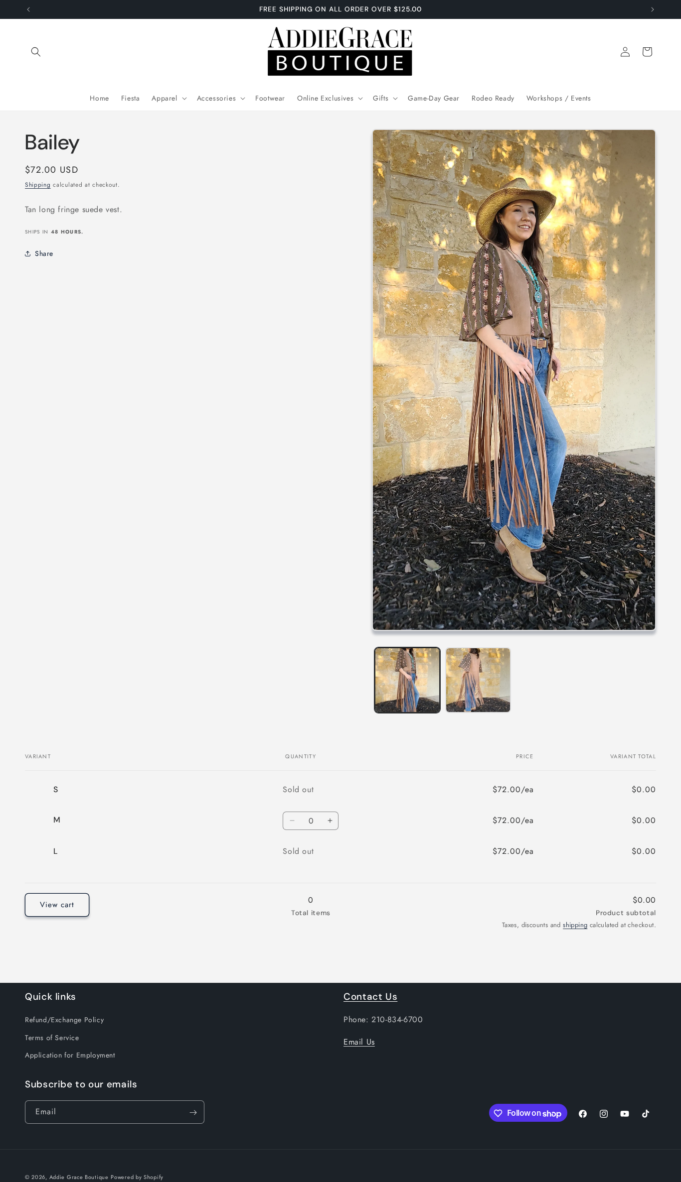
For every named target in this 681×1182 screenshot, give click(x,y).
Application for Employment (70, 1055)
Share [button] (44, 253)
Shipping (38, 184)
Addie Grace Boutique (79, 1177)
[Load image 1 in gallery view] (407, 680)
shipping (575, 925)
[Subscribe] (193, 1112)
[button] (36, 52)
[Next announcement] (653, 9)
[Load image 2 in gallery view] (478, 680)
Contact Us (370, 996)
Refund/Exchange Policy (64, 1020)
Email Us (359, 1042)
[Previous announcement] (28, 9)
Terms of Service (52, 1037)
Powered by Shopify (137, 1177)
